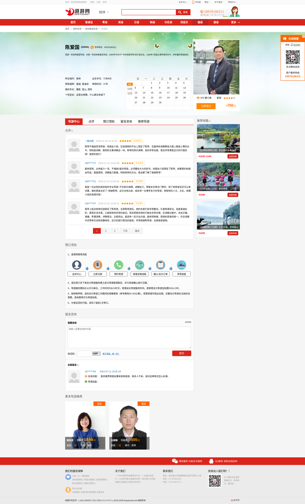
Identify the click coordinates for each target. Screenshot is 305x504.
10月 (129, 89)
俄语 (200, 22)
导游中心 (74, 121)
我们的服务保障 (74, 471)
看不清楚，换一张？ (111, 354)
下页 (125, 231)
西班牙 (184, 22)
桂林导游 (77, 29)
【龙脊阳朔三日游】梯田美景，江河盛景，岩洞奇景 (224, 188)
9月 (130, 84)
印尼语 (168, 22)
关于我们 (120, 471)
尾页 (137, 231)
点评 (91, 121)
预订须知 (109, 121)
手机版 (198, 2)
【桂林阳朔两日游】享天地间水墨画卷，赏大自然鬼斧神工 (227, 150)
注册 (98, 2)
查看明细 (233, 157)
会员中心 (182, 2)
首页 (105, 2)
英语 (120, 22)
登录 (92, 2)
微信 (206, 2)
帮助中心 (232, 2)
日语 (136, 22)
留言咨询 (126, 121)
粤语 (104, 22)
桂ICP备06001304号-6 (102, 500)
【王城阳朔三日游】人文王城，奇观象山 (219, 227)
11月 (130, 93)
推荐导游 (143, 121)
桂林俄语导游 (91, 29)
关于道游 (218, 2)
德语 (216, 22)
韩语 (152, 22)
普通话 (89, 22)
